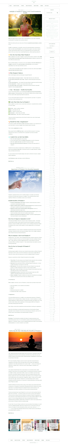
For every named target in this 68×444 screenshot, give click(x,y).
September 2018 (51, 226)
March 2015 (51, 300)
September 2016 (51, 268)
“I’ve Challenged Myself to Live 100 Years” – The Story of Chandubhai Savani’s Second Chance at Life (27, 427)
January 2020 (51, 198)
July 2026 (51, 61)
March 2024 (51, 110)
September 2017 (51, 247)
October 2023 (51, 119)
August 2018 (51, 228)
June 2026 (51, 63)
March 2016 (51, 279)
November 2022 (51, 138)
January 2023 (51, 135)
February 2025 (51, 91)
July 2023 (51, 124)
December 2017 (51, 242)
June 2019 (51, 210)
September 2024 (51, 100)
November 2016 (51, 265)
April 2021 (51, 172)
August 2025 (51, 80)
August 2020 (51, 186)
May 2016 (51, 275)
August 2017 (51, 249)
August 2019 (51, 207)
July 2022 (51, 145)
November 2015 (51, 286)
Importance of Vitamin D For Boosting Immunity (25, 169)
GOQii (34, 1)
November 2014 (51, 307)
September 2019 (51, 205)
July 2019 (51, 209)
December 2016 (51, 263)
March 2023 (51, 131)
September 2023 (51, 121)
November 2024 (51, 96)
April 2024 (51, 108)
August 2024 (51, 101)
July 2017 (51, 251)
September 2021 (51, 163)
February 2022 (51, 154)
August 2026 (51, 59)
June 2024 (51, 105)
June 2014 (51, 316)
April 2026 (51, 66)
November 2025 (51, 75)
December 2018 (51, 221)
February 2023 (51, 133)
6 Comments (32, 167)
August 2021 (51, 165)
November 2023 (51, 117)
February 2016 (51, 281)
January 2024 (51, 114)
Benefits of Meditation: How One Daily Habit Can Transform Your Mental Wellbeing (52, 37)
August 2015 (51, 291)
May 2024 (51, 107)
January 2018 (51, 240)
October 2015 (51, 288)
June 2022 (51, 147)
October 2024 (51, 98)
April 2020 (51, 193)
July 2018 (51, 230)
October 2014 (51, 309)
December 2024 (51, 94)
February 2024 (51, 112)
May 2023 (51, 128)
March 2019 (51, 216)
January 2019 (51, 219)
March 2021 (51, 173)
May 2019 (51, 212)
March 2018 (51, 237)
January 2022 (51, 156)
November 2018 (51, 223)
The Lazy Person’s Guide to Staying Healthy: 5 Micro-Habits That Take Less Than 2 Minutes (52, 26)
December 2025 (51, 73)
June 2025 (51, 84)
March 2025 (51, 89)
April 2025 (51, 87)
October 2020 (51, 182)
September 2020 (51, 184)
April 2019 (51, 214)
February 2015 (51, 302)
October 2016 (51, 267)
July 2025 (51, 82)
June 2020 (51, 189)
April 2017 (51, 256)
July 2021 (51, 166)
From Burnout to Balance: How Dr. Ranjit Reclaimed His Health (53, 426)
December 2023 (51, 115)
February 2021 (51, 175)
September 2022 (51, 142)
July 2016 (51, 272)
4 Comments (34, 329)
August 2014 (51, 312)
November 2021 (51, 159)
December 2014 (51, 305)
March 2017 (51, 258)
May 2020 (51, 191)
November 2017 (51, 244)
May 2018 (51, 233)
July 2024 (51, 103)
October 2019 (51, 203)
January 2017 (51, 261)
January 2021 (51, 177)
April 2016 (51, 277)
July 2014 (51, 314)
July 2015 (51, 293)
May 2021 (51, 170)
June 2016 (51, 274)
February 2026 (51, 70)
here (33, 312)
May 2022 (51, 149)
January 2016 (51, 282)
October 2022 (51, 140)
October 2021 (51, 161)
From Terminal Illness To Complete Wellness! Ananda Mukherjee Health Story (14, 427)
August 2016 (51, 270)
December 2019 (51, 200)
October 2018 (52, 224)
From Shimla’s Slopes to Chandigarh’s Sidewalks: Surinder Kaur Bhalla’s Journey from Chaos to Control (40, 428)
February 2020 (51, 196)
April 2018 (51, 235)
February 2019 (51, 217)
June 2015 (51, 295)
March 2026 (51, 68)
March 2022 (51, 152)
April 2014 (51, 319)
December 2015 (51, 284)
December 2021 (51, 158)
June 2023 (51, 126)
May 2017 (51, 254)
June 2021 (51, 168)
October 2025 (51, 77)
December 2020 (51, 179)
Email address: (52, 45)
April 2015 (51, 298)
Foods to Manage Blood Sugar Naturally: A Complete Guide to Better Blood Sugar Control (52, 22)
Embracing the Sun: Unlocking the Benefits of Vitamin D (25, 331)
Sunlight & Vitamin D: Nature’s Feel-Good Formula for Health (25, 12)
